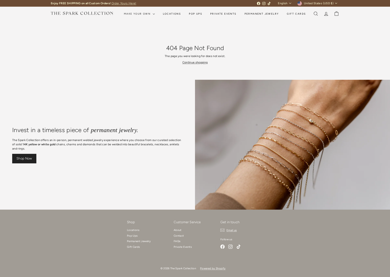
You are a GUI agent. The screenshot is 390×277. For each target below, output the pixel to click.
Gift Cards (296, 13)
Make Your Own (138, 13)
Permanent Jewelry (262, 13)
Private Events (223, 13)
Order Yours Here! (124, 3)
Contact (179, 235)
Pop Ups (195, 13)
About (178, 230)
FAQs (177, 241)
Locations (172, 13)
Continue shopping (195, 62)
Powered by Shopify (212, 268)
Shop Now (24, 158)
